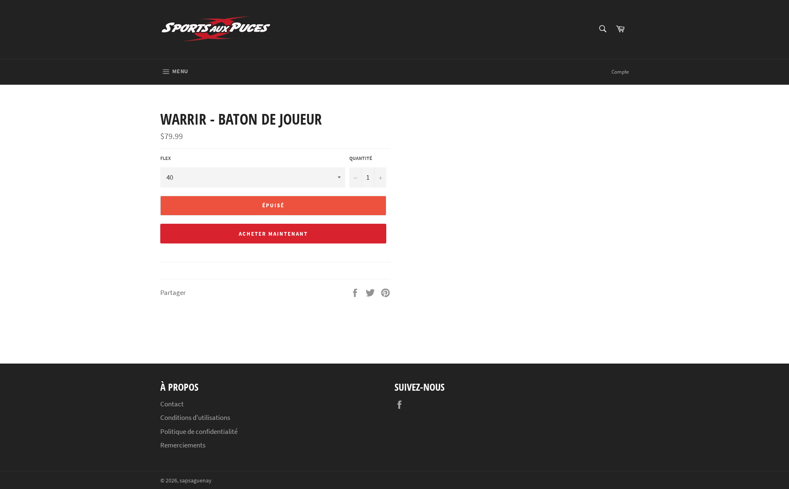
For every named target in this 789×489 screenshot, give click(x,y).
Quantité (360, 158)
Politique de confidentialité (199, 431)
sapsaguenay (196, 480)
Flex (165, 158)
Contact (172, 403)
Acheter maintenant (273, 233)
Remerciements (182, 445)
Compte (620, 71)
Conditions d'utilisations (195, 417)
